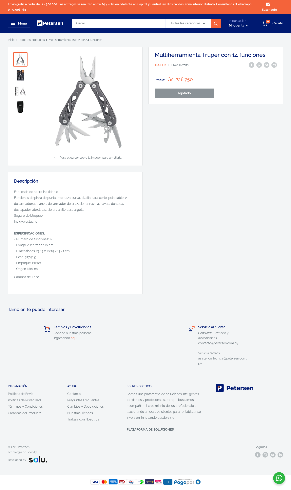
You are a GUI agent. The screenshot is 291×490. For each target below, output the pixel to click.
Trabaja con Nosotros (83, 419)
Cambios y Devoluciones (85, 406)
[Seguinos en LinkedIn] (280, 454)
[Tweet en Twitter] (266, 65)
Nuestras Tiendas (80, 413)
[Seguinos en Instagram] (265, 454)
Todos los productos (31, 39)
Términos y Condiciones (25, 406)
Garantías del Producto (25, 413)
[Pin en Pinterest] (259, 65)
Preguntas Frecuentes (83, 400)
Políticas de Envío (20, 394)
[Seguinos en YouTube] (273, 454)
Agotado (184, 93)
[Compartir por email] (274, 65)
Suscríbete (269, 9)
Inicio (11, 39)
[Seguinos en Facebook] (258, 454)
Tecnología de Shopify (22, 452)
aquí (74, 338)
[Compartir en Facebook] (251, 65)
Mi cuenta (237, 25)
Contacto (74, 394)
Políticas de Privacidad (24, 400)
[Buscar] (216, 23)
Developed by (17, 459)
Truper (160, 65)
